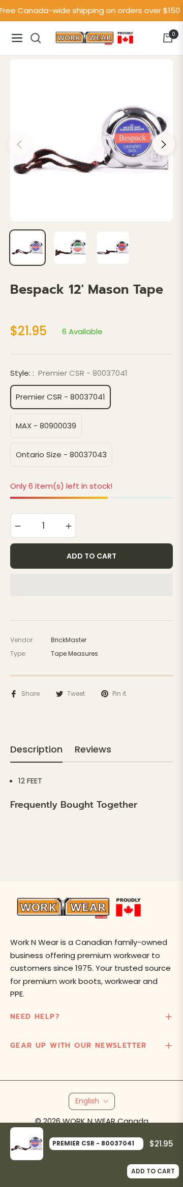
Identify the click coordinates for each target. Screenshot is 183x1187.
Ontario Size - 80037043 (61, 454)
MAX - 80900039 (46, 425)
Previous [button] (19, 144)
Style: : (69, 373)
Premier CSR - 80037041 (60, 396)
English (87, 1101)
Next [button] (163, 144)
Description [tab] (36, 749)
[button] (91, 585)
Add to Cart (153, 1171)
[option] (91, 140)
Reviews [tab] (93, 749)
